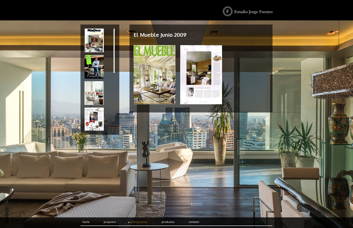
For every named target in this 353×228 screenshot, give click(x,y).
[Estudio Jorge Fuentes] (248, 11)
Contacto (194, 222)
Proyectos (110, 222)
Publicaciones (138, 222)
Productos (168, 222)
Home (86, 222)
